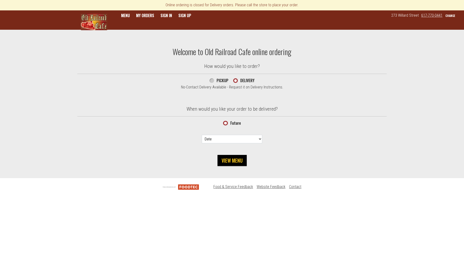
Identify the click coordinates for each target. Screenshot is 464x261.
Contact (295, 186)
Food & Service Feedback (233, 186)
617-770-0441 (431, 15)
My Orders (145, 15)
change (450, 16)
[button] (94, 22)
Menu (125, 15)
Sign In (166, 15)
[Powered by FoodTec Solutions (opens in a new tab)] (181, 186)
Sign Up (184, 15)
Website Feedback (271, 186)
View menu (232, 160)
